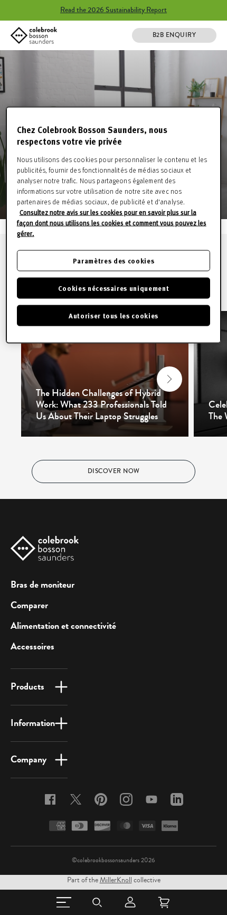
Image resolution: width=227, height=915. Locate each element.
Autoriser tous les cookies (113, 315)
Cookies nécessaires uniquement (113, 288)
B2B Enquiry (174, 35)
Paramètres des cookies (113, 260)
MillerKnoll (116, 880)
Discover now (114, 471)
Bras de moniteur (42, 584)
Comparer (29, 605)
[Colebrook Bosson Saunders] (34, 35)
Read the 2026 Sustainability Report (113, 10)
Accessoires (32, 646)
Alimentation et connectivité (63, 626)
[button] (40, 379)
